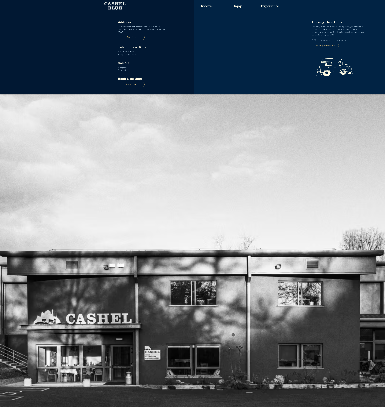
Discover (206, 6)
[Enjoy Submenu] (243, 6)
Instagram (122, 68)
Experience (270, 6)
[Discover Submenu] (214, 6)
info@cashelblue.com (127, 54)
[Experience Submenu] (280, 6)
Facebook (122, 70)
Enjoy (237, 6)
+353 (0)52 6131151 (126, 52)
